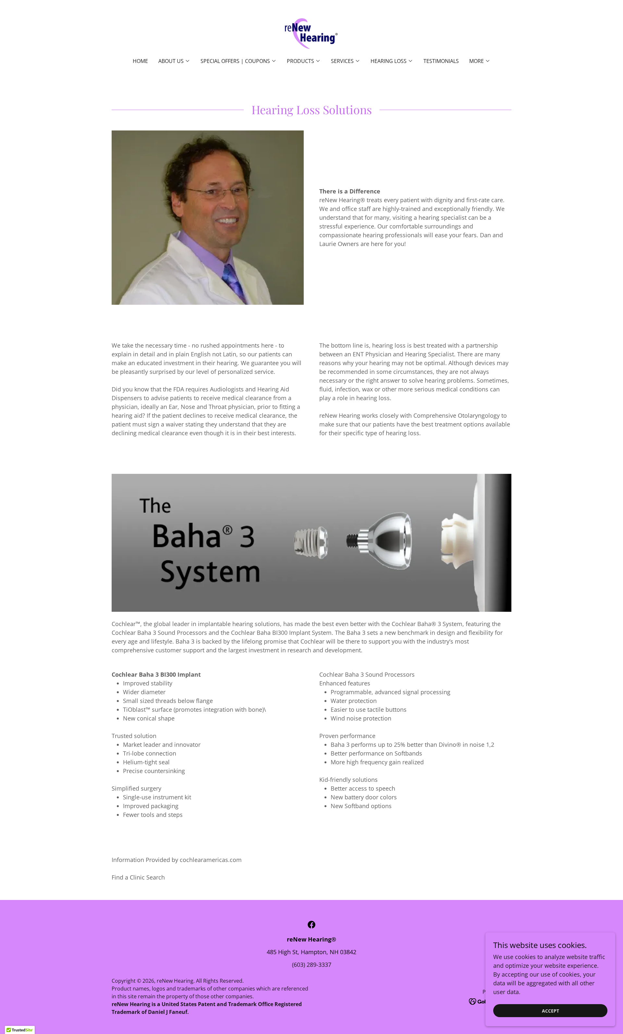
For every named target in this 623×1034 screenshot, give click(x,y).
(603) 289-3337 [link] (311, 964)
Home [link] (140, 61)
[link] (312, 33)
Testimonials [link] (441, 61)
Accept (550, 1011)
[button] (174, 61)
